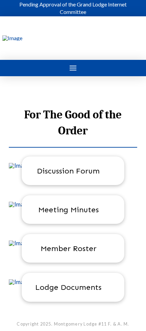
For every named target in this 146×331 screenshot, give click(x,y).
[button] (73, 68)
